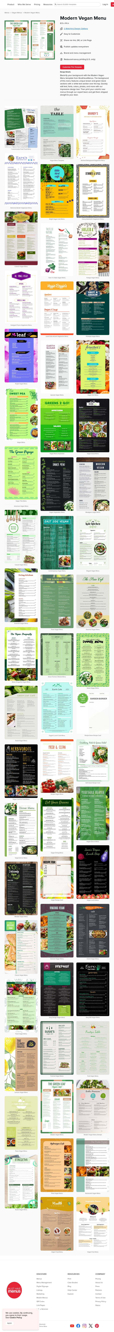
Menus (7, 13)
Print (69, 1279)
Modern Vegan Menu (32, 13)
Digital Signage (42, 1286)
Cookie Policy (16, 1317)
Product (10, 5)
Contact (98, 1294)
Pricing (37, 5)
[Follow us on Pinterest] (96, 1326)
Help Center (72, 1290)
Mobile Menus (42, 1298)
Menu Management (44, 1282)
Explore (70, 1294)
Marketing (40, 1294)
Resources (47, 5)
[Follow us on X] (90, 1326)
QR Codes (40, 1301)
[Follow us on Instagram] (84, 1326)
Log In (105, 4)
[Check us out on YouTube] (71, 1326)
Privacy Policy (100, 1301)
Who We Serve (24, 5)
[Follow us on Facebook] (78, 1326)
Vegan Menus (17, 13)
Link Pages (41, 1305)
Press (97, 1286)
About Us (99, 1282)
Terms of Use (100, 1298)
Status (97, 1305)
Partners (98, 1290)
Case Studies (73, 1282)
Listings (39, 1290)
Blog (69, 1286)
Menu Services (42, 1309)
